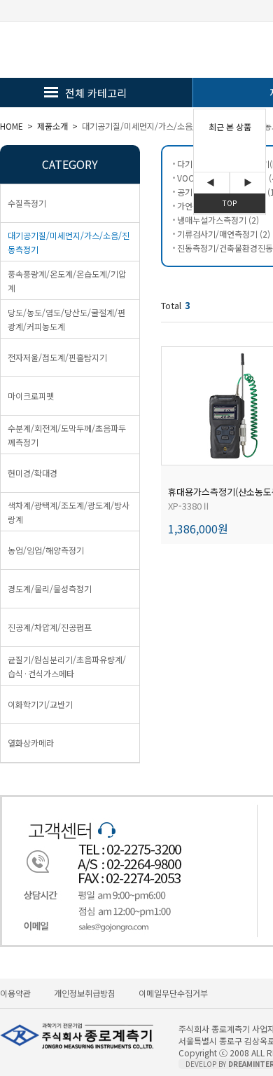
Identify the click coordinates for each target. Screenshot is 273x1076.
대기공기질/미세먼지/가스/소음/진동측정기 (158, 126)
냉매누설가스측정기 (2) (218, 220)
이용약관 (15, 993)
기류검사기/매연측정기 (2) (223, 234)
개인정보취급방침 (84, 993)
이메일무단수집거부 (173, 993)
